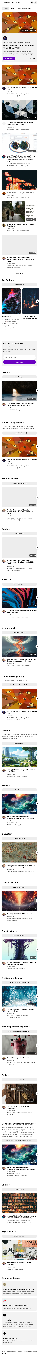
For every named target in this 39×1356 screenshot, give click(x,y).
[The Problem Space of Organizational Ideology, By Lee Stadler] (20, 110)
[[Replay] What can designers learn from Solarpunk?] (20, 757)
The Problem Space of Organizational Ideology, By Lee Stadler (20, 123)
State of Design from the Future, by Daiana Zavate (19, 46)
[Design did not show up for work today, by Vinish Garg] (20, 211)
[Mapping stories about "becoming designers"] (20, 1250)
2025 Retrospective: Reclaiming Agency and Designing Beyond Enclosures (21, 404)
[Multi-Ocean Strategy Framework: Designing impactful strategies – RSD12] (20, 804)
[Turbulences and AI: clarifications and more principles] (20, 996)
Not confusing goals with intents (18, 1058)
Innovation (7, 834)
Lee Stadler (10, 127)
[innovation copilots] (20, 1337)
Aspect (4, 1353)
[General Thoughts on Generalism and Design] (20, 1288)
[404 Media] (20, 1320)
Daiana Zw (10, 92)
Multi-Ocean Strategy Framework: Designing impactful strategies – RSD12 (21, 817)
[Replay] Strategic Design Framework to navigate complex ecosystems (21, 866)
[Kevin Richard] (11, 301)
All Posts (5, 8)
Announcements (21, 265)
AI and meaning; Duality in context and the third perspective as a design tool (21, 660)
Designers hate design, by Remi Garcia (20, 193)
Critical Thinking (10, 882)
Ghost (34, 1351)
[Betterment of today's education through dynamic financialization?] (20, 949)
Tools (4, 1075)
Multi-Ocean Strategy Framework (17, 825)
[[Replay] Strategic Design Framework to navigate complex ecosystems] (20, 852)
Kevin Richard (11, 263)
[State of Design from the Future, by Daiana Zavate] (20, 75)
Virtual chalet (8, 628)
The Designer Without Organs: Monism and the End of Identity (22, 611)
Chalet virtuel (8, 931)
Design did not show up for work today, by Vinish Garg (21, 225)
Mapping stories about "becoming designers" (19, 1263)
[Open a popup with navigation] (2, 2)
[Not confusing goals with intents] (20, 1045)
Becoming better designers (15, 1027)
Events (30, 265)
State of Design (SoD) (24, 8)
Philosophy (7, 579)
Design (13, 8)
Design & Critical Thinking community (18, 164)
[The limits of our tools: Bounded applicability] (20, 1094)
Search (32, 2)
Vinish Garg (10, 228)
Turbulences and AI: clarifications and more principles (20, 1010)
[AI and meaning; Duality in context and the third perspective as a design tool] (20, 646)
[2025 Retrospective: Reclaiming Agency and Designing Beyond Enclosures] (20, 391)
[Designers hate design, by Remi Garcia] (20, 180)
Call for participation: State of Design (20, 914)
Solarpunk (7, 731)
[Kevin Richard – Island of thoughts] (20, 1304)
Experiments (8, 1231)
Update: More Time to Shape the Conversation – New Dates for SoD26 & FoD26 (20, 259)
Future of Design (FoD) (24, 42)
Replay (18, 665)
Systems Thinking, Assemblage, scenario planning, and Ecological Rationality (21, 1217)
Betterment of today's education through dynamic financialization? (21, 963)
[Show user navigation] (35, 2)
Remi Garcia (10, 195)
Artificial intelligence (12, 978)
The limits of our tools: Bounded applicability (18, 1107)
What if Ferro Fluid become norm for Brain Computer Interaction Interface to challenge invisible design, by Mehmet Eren (21, 158)
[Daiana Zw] (5, 38)
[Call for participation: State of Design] (20, 901)
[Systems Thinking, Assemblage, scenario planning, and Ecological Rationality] (20, 1203)
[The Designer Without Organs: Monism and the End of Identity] (20, 598)
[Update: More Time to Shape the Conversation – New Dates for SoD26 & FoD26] (20, 245)
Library (5, 1185)
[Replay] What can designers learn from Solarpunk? (21, 770)
